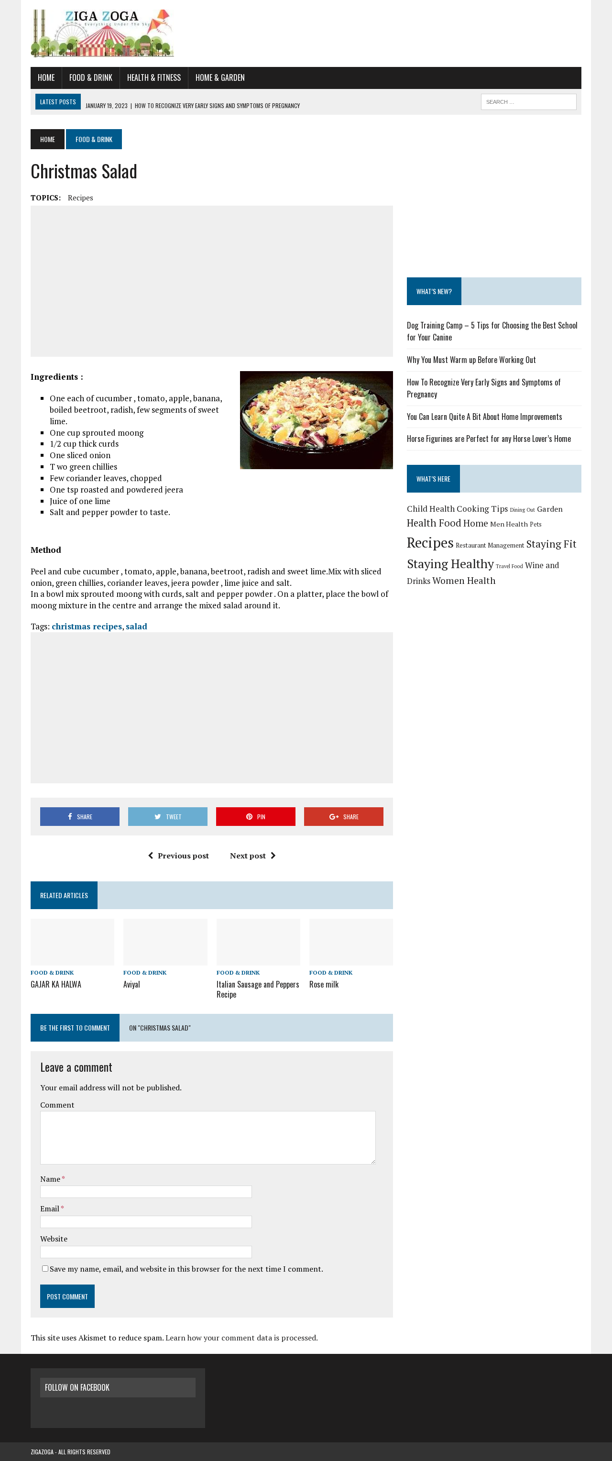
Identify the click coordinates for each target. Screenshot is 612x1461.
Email (50, 1208)
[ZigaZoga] (306, 33)
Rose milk (324, 984)
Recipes (80, 197)
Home (46, 77)
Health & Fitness (154, 77)
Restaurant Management (490, 545)
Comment (57, 1104)
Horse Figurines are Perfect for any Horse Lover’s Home (489, 438)
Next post (248, 855)
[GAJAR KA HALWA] (72, 959)
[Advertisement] (211, 281)
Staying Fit (551, 543)
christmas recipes (87, 626)
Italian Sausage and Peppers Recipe (258, 989)
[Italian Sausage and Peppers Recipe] (258, 959)
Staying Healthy (450, 563)
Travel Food (509, 566)
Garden (550, 509)
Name (51, 1179)
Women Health (464, 580)
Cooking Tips (482, 508)
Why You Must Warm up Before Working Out (471, 359)
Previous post (183, 855)
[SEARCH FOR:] (529, 100)
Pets (536, 524)
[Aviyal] (165, 959)
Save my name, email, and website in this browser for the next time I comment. (186, 1268)
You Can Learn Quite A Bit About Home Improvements (484, 416)
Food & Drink (90, 77)
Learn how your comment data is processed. (241, 1337)
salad (136, 626)
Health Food (434, 522)
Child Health (431, 508)
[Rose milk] (351, 959)
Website (53, 1238)
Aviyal (131, 984)
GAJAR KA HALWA (56, 984)
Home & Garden (220, 77)
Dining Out (522, 509)
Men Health (509, 523)
